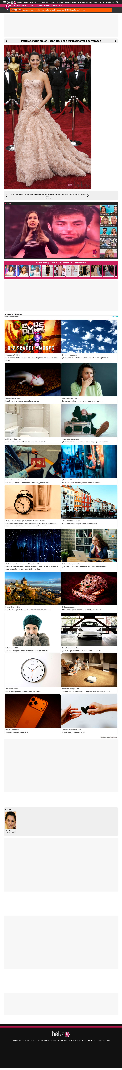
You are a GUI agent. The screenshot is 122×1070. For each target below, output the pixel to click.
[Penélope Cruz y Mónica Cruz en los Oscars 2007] (96, 271)
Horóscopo (104, 1040)
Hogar (54, 1040)
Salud (60, 1040)
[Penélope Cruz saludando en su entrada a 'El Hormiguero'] (35, 271)
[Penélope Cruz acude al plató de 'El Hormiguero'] (11, 271)
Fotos (18, 6)
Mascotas (79, 1040)
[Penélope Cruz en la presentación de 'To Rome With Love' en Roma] (84, 271)
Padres (40, 1040)
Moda (15, 1040)
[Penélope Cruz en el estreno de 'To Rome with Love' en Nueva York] (47, 271)
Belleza (22, 1040)
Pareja (33, 1040)
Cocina (47, 1040)
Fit (28, 1040)
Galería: (61, 263)
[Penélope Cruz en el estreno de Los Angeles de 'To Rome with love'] (60, 271)
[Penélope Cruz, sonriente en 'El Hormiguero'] (23, 271)
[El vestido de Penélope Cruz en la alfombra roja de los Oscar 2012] (108, 271)
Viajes (87, 1040)
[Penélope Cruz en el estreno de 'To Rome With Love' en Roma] (72, 271)
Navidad (94, 1040)
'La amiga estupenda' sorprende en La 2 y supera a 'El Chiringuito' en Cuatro (48, 10)
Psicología (69, 1040)
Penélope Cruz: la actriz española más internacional (42, 6)
